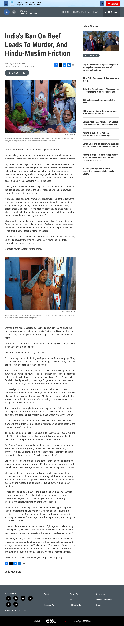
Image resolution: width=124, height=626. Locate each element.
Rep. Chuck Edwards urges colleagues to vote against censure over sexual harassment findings (100, 67)
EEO (71, 600)
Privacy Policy (75, 594)
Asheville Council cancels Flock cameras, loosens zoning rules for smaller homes (101, 90)
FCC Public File (75, 605)
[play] (7, 12)
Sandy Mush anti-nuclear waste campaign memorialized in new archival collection (101, 145)
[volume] (14, 12)
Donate (114, 3)
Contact (47, 600)
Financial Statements (104, 600)
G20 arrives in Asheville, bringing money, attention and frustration (101, 112)
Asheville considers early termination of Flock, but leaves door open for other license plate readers (100, 157)
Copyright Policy (50, 605)
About (46, 594)
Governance (100, 594)
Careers (99, 605)
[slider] (17, 12)
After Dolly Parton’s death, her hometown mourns (101, 79)
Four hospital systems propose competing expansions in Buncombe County (98, 171)
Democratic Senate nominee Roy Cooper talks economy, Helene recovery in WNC (100, 123)
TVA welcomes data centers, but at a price (99, 101)
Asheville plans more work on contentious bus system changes (97, 134)
